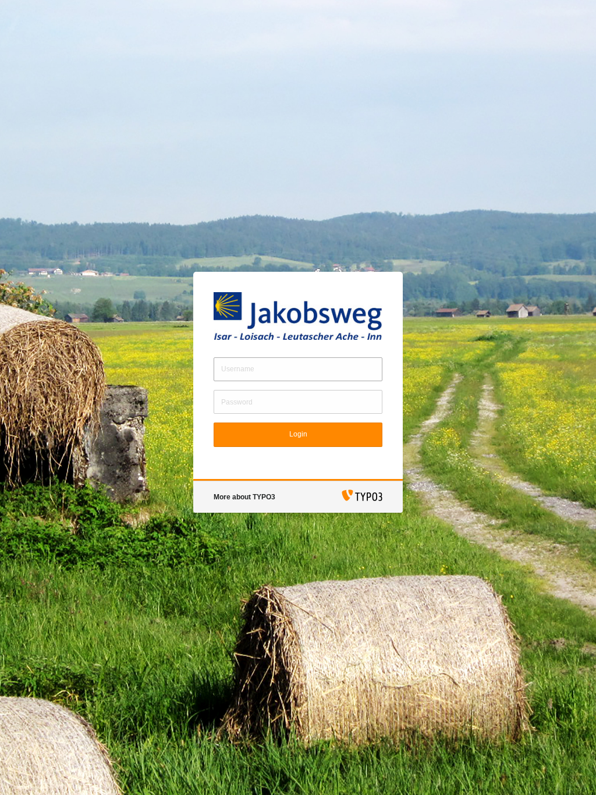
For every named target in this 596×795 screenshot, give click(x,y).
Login (298, 434)
